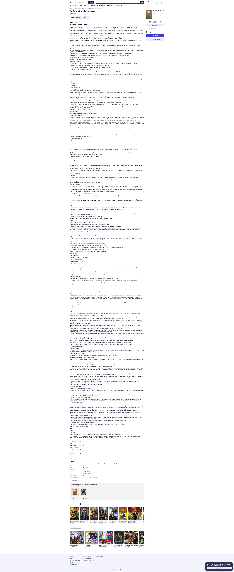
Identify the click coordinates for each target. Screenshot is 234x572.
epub (84, 477)
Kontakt (71, 558)
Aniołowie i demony (74, 463)
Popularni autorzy (99, 556)
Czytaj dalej (223, 565)
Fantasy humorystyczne (89, 463)
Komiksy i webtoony (101, 5)
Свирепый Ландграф (74, 545)
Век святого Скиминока (104, 545)
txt (97, 477)
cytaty (161, 22)
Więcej (85, 17)
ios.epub (90, 477)
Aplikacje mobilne (111, 5)
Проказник (141, 545)
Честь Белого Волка (113, 521)
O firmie (71, 556)
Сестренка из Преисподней (123, 521)
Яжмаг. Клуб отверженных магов (84, 521)
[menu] (83, 2)
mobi (94, 477)
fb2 (86, 477)
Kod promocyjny (73, 5)
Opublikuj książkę (119, 5)
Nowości (80, 5)
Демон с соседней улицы (74, 521)
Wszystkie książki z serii (76, 485)
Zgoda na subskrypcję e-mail (88, 560)
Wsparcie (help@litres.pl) (75, 560)
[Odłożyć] (77, 508)
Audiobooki (92, 5)
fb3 (87, 477)
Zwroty (71, 562)
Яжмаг (100, 521)
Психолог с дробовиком (118, 545)
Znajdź (142, 2)
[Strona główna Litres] (75, 2)
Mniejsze (79, 17)
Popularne (86, 5)
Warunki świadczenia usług (87, 556)
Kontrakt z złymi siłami (103, 463)
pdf (96, 477)
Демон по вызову (132, 521)
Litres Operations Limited (117, 568)
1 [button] (71, 453)
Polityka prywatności (86, 558)
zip (99, 477)
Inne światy (96, 463)
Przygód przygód (118, 463)
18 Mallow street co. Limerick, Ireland (117, 569)
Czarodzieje (81, 463)
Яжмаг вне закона (93, 521)
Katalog (91, 2)
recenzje (155, 22)
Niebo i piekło (111, 463)
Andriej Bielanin (73, 13)
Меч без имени (88, 545)
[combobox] (117, 2)
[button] (84, 453)
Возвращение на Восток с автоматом (131, 545)
